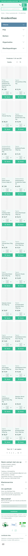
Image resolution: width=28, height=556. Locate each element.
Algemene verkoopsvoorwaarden (10, 538)
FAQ (2, 485)
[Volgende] (21, 452)
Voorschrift (8, 495)
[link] (7, 452)
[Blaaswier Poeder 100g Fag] (21, 265)
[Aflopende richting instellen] (20, 62)
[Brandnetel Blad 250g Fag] (7, 421)
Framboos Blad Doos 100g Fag (6, 213)
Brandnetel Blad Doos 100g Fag (19, 431)
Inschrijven (14, 511)
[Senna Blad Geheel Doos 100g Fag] (7, 265)
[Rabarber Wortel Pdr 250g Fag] (21, 389)
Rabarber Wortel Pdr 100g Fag (6, 303)
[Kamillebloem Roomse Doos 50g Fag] (7, 389)
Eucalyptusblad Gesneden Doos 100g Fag (19, 306)
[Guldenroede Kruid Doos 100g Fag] (7, 328)
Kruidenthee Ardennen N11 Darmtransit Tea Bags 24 (6, 84)
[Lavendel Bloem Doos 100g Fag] (21, 234)
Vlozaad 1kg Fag (6, 116)
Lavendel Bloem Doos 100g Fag (19, 244)
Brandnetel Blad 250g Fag (6, 431)
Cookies (9, 540)
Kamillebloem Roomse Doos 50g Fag (7, 399)
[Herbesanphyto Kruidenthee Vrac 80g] (7, 139)
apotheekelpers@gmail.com (17, 473)
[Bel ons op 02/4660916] (20, 5)
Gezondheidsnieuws (7, 493)
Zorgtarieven (17, 495)
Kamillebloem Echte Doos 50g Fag (20, 337)
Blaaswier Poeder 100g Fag (20, 274)
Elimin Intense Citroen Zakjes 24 (6, 181)
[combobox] (12, 8)
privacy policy (8, 518)
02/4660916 (11, 471)
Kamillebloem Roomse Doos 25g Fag (20, 117)
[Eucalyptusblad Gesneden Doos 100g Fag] (21, 295)
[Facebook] (12, 530)
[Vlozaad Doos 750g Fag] (7, 234)
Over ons (4, 491)
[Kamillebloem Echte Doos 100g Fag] (21, 358)
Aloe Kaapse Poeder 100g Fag (6, 368)
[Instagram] (15, 530)
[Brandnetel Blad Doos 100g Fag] (21, 421)
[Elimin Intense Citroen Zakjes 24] (7, 171)
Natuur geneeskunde (11, 13)
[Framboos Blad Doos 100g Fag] (7, 204)
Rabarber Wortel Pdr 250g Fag (19, 397)
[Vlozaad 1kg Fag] (7, 107)
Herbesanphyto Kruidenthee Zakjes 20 (20, 182)
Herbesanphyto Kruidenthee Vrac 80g (6, 149)
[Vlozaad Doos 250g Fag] (21, 73)
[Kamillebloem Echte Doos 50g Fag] (21, 328)
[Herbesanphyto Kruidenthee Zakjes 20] (21, 171)
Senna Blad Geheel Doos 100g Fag (7, 274)
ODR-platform (15, 540)
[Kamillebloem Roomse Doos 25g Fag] (21, 107)
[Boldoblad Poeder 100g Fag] (21, 139)
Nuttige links (11, 491)
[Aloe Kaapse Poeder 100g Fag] (7, 358)
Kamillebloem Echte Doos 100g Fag (20, 368)
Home (2, 13)
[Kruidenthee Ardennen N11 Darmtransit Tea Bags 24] (7, 73)
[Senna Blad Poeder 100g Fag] (21, 204)
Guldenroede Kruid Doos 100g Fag (7, 337)
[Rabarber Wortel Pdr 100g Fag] (7, 295)
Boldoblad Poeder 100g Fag (20, 149)
